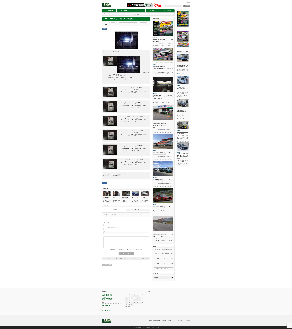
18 (137, 300)
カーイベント (153, 10)
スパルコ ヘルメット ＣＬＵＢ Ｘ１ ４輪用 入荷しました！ (116, 199)
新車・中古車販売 (109, 10)
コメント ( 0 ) (114, 209)
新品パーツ (130, 22)
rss (187, 2)
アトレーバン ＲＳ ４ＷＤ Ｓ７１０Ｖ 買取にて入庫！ (182, 133)
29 (129, 304)
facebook (189, 2)
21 (126, 302)
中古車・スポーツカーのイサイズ (145, 327)
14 (126, 300)
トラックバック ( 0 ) (138, 209)
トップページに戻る (107, 264)
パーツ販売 (111, 14)
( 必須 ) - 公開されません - (110, 227)
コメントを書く (143, 22)
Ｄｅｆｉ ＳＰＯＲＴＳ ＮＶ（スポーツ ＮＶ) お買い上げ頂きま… (106, 199)
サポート (138, 10)
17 (134, 300)
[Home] (104, 14)
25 (137, 302)
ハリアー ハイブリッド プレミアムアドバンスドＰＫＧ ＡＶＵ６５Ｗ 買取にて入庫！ (182, 156)
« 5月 (126, 306)
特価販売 (135, 22)
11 (137, 298)
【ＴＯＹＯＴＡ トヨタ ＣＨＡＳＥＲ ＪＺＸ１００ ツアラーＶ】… (144, 200)
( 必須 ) (106, 222)
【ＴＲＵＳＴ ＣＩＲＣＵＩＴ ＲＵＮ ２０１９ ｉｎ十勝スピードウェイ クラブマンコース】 (163, 125)
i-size (106, 24)
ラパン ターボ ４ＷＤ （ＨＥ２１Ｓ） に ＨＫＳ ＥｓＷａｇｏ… (125, 199)
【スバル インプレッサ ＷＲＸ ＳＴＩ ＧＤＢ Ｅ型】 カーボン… (135, 199)
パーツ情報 (125, 22)
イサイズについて (167, 10)
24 (134, 302)
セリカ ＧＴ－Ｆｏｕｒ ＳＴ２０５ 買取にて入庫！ (182, 66)
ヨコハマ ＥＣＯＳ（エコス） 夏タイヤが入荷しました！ (115, 258)
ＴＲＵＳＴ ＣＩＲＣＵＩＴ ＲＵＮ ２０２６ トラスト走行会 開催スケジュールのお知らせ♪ (163, 68)
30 (131, 304)
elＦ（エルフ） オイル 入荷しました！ (140, 258)
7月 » (129, 306)
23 (131, 302)
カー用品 (121, 22)
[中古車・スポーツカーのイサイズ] (113, 7)
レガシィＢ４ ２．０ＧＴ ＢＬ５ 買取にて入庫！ (182, 111)
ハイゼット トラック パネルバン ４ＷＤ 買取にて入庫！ (182, 89)
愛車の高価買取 (124, 10)
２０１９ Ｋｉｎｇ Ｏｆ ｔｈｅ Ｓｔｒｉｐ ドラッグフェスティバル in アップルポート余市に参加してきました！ (163, 97)
